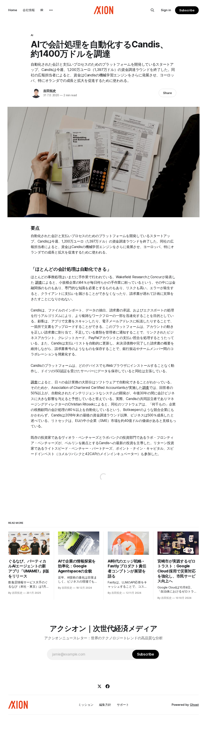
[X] (99, 686)
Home (12, 10)
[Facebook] (108, 686)
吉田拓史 (49, 91)
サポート (123, 705)
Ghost (194, 705)
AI (32, 35)
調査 (38, 282)
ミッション (85, 705)
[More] (51, 10)
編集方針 (105, 705)
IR (41, 10)
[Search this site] (152, 10)
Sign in (166, 10)
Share (167, 93)
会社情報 (29, 10)
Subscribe (186, 10)
